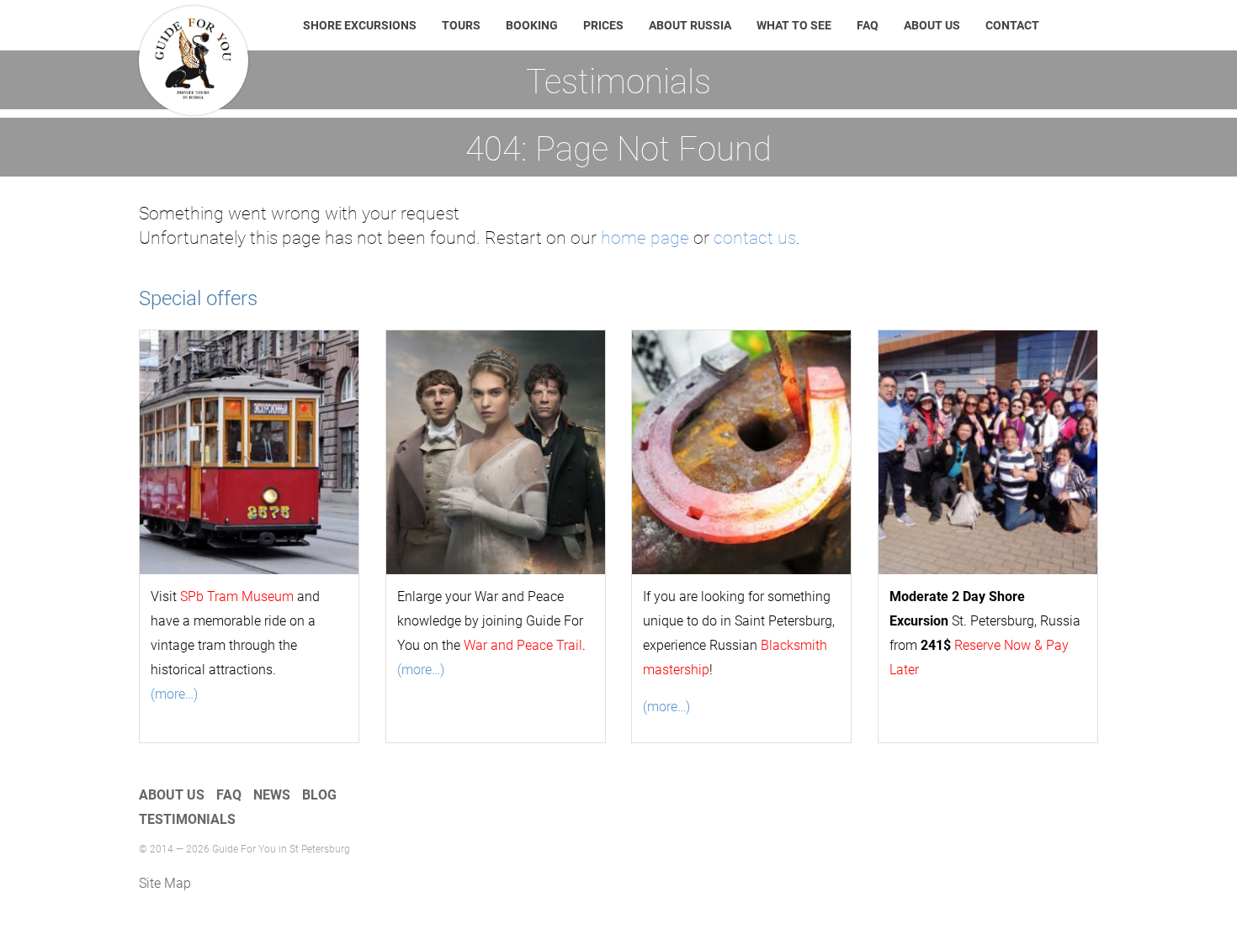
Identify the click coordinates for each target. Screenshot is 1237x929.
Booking (532, 25)
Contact (1012, 25)
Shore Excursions (360, 25)
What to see (794, 25)
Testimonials (187, 819)
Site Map (165, 883)
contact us (755, 238)
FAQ (868, 25)
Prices (603, 25)
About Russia (690, 25)
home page (645, 238)
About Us (932, 25)
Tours (461, 25)
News (271, 795)
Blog (319, 795)
